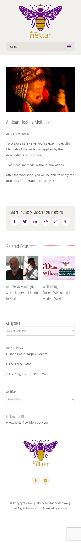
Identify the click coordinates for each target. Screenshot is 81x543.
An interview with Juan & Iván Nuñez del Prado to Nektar (22, 292)
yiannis (62, 508)
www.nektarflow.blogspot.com (27, 422)
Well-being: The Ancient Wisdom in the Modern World (58, 292)
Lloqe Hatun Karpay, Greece (28, 354)
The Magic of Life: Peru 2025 (28, 374)
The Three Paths (20, 364)
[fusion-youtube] (45, 480)
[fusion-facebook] (36, 480)
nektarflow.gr (62, 503)
